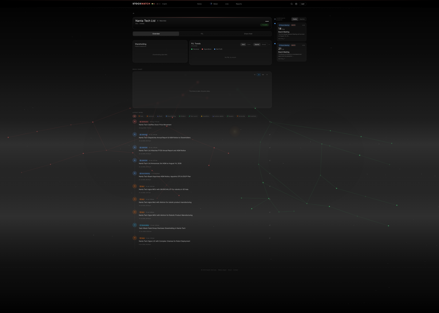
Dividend (183, 116)
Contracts (151, 116)
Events (295, 19)
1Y (267, 74)
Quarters (302, 19)
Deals (141, 116)
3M (259, 74)
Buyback (231, 116)
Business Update (219, 116)
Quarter (257, 44)
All (134, 116)
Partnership (242, 116)
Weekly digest (222, 270)
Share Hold (248, 34)
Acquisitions (206, 116)
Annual (264, 44)
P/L (202, 34)
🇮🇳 (153, 4)
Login (302, 4)
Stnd (243, 44)
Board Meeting (171, 116)
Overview (156, 34)
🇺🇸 (159, 4)
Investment (253, 116)
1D (254, 74)
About (230, 270)
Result (160, 116)
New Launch (194, 116)
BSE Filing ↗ (281, 38)
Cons (248, 44)
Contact (235, 270)
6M (263, 74)
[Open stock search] (291, 4)
